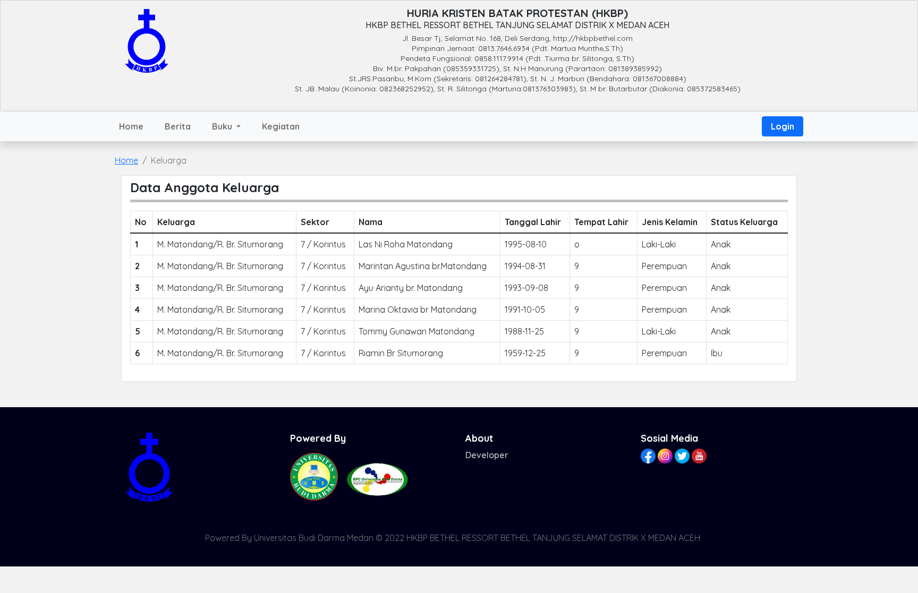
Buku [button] (223, 126)
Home (131, 126)
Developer (486, 455)
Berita (178, 126)
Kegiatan (281, 126)
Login (782, 126)
